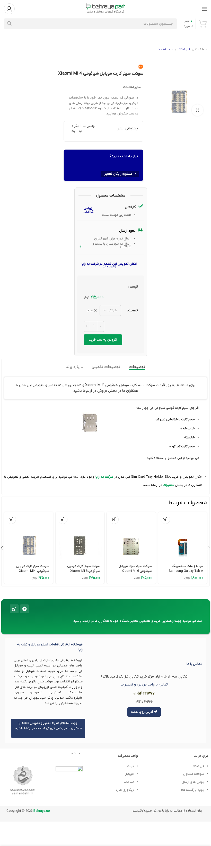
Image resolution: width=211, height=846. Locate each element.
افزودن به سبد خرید (103, 339)
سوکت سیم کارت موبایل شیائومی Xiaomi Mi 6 (135, 568)
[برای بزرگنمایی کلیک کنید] (197, 110)
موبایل (129, 774)
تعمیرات (168, 485)
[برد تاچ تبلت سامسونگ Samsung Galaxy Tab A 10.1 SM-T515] (182, 536)
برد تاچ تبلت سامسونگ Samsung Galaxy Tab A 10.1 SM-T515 (186, 570)
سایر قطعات (165, 49)
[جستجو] (9, 23)
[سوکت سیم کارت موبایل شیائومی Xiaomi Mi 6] (131, 536)
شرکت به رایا (104, 477)
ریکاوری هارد (125, 790)
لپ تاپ (129, 782)
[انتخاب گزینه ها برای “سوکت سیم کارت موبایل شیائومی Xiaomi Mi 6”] (113, 519)
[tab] (137, 367)
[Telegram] (24, 608)
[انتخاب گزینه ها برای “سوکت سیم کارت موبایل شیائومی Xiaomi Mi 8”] (62, 519)
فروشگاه (184, 49)
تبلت (130, 766)
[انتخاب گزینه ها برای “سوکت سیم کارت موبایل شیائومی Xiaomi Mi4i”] (11, 519)
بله (73, 131)
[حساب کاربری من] (9, 9)
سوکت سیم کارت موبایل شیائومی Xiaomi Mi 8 (83, 568)
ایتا (80, 131)
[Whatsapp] (14, 608)
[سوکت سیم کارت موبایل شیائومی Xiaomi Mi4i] (28, 536)
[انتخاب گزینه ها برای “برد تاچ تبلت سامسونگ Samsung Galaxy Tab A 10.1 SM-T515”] (165, 519)
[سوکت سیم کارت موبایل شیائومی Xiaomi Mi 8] (80, 536)
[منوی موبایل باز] (204, 9)
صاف (90, 310)
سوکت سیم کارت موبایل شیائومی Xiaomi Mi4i (32, 568)
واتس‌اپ (88, 126)
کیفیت (133, 310)
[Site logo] (105, 8)
